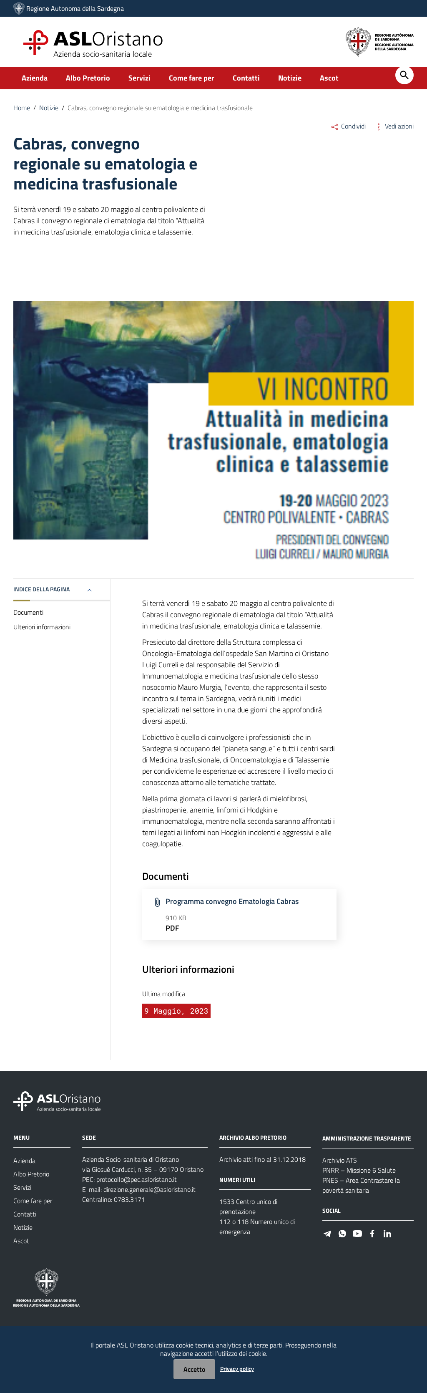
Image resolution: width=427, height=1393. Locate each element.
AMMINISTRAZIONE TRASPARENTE (366, 1138)
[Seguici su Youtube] (357, 1233)
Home (21, 108)
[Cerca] (404, 75)
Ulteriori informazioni (41, 627)
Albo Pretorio (88, 77)
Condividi (352, 126)
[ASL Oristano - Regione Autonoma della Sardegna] (57, 1100)
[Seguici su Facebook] (372, 1233)
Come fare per (191, 77)
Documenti (28, 612)
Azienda (35, 77)
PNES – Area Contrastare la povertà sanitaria (361, 1185)
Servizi (139, 77)
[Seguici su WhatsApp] (342, 1233)
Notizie (289, 77)
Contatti (246, 77)
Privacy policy (237, 1368)
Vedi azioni (398, 126)
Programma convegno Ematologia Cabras (232, 901)
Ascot (329, 77)
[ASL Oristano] (19, 8)
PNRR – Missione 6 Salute (359, 1170)
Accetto (194, 1369)
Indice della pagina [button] (41, 589)
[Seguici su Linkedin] (387, 1233)
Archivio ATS (339, 1160)
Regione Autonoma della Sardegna (75, 8)
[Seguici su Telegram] (327, 1233)
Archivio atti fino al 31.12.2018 (262, 1159)
